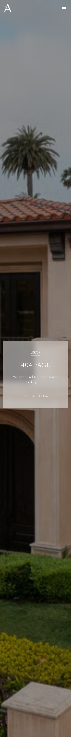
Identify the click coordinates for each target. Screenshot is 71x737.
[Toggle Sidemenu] (64, 8)
